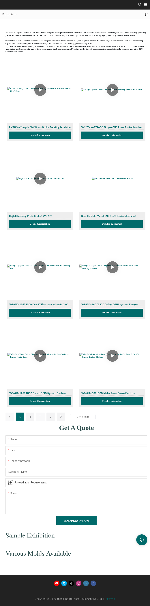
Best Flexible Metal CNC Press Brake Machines (108, 215)
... (40, 414)
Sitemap (110, 599)
